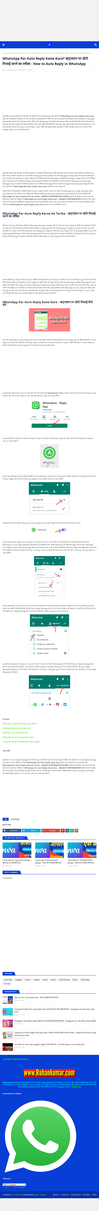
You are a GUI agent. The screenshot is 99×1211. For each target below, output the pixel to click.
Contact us (65, 1195)
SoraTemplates (16, 1195)
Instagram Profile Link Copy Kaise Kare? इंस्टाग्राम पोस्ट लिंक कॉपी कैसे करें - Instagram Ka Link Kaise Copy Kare (54, 1010)
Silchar (75, 980)
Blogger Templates (40, 1195)
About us (56, 1195)
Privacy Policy (76, 1195)
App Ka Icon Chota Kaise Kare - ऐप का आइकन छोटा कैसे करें (36, 997)
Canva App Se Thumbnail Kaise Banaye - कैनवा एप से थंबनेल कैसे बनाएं (81, 861)
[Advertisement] (49, 21)
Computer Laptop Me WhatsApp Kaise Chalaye (21, 742)
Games (45, 980)
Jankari (53, 980)
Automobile (8, 980)
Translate (21, 1187)
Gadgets (36, 980)
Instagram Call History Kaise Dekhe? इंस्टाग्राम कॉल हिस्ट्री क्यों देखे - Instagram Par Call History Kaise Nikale (55, 1021)
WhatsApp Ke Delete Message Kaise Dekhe (19, 724)
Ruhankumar (10, 70)
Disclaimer (86, 1195)
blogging (18, 980)
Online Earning (64, 980)
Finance (27, 980)
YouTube (7, 984)
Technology (12, 53)
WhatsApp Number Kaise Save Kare (17, 728)
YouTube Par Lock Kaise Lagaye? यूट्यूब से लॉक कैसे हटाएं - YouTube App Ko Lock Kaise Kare (49, 1044)
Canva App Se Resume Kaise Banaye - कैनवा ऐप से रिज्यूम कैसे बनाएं (48, 861)
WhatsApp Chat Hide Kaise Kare (15, 733)
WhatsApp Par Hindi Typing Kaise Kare (18, 737)
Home (5, 53)
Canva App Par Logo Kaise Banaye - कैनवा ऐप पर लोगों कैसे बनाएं (17, 861)
